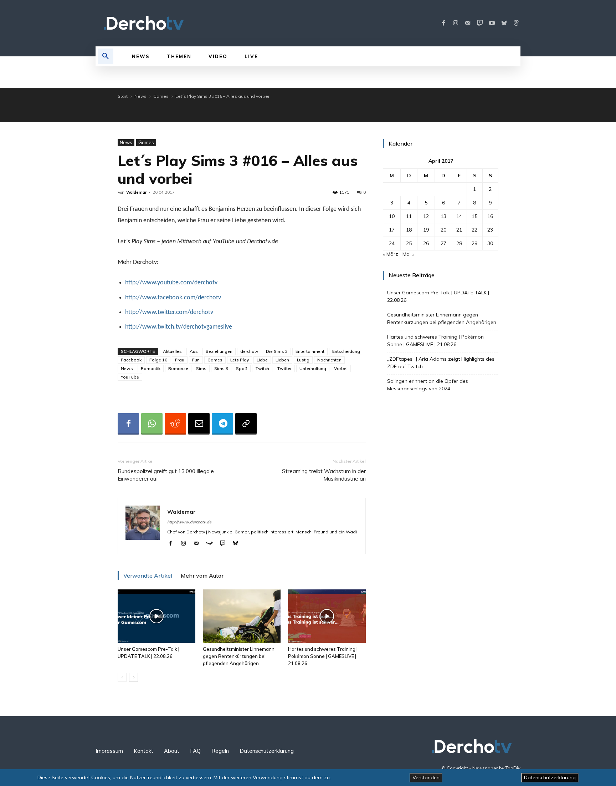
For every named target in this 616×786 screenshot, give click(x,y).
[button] (105, 56)
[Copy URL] (246, 424)
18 (409, 230)
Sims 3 (221, 368)
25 (409, 243)
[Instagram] (455, 23)
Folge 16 (158, 359)
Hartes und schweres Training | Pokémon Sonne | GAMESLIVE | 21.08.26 (323, 656)
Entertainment (310, 351)
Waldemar (136, 192)
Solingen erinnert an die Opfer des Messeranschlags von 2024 (427, 385)
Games (161, 96)
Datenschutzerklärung (550, 777)
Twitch (262, 368)
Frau (179, 359)
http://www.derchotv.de (189, 521)
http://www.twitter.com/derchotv (169, 312)
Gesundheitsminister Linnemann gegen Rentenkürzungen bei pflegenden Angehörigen (238, 656)
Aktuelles (172, 351)
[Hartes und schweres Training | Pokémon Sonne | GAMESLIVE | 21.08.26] (327, 616)
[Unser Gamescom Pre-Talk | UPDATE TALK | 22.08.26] (156, 616)
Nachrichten (329, 359)
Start (123, 96)
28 (459, 243)
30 (490, 243)
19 (426, 230)
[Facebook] (443, 23)
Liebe (262, 359)
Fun (196, 359)
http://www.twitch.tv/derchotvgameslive (178, 327)
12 (426, 216)
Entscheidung (346, 351)
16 (490, 216)
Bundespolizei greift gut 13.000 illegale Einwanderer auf (166, 475)
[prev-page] (122, 677)
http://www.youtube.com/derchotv (171, 282)
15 (474, 216)
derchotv (249, 351)
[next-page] (133, 677)
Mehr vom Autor (202, 575)
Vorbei (341, 368)
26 (426, 243)
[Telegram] (222, 424)
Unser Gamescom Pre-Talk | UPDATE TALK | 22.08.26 (438, 296)
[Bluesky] (504, 23)
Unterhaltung (312, 368)
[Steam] (212, 543)
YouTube (130, 377)
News (140, 96)
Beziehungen (219, 351)
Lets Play (239, 359)
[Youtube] (492, 23)
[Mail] (467, 23)
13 (443, 216)
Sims (201, 368)
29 (474, 243)
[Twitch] (480, 23)
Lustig (303, 359)
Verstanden (426, 777)
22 (474, 230)
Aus (194, 351)
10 (392, 216)
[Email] (199, 424)
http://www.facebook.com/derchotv (173, 297)
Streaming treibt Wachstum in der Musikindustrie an (324, 475)
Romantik (150, 368)
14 (459, 216)
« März (390, 254)
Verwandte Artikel (147, 575)
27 (443, 243)
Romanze (178, 368)
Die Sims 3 (277, 351)
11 (409, 216)
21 (459, 230)
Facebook (131, 359)
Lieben (282, 359)
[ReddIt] (175, 424)
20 (443, 230)
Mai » (408, 254)
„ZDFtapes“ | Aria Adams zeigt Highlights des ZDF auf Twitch (440, 363)
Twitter (284, 368)
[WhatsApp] (152, 424)
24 (392, 243)
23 (490, 230)
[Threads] (516, 23)
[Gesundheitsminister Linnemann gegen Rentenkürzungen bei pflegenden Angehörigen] (242, 616)
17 (392, 230)
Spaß (241, 368)
